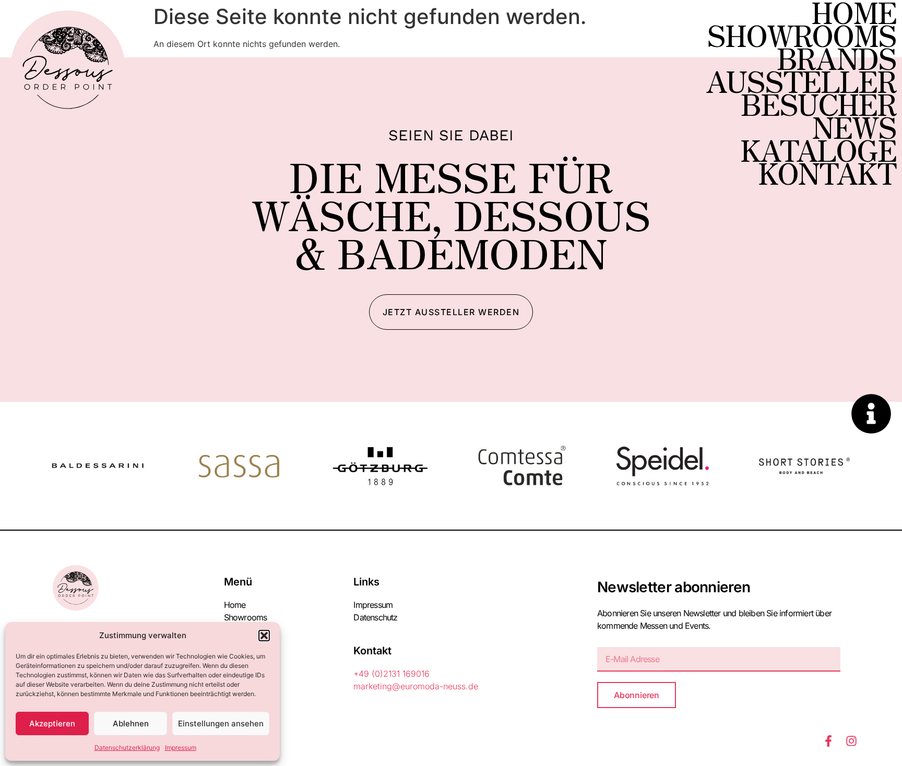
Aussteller (801, 80)
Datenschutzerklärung (127, 747)
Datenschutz (375, 617)
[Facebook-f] (828, 741)
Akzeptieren (52, 723)
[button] (264, 635)
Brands (836, 57)
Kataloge (818, 149)
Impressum (180, 747)
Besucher (818, 103)
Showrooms (801, 34)
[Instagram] (851, 741)
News (854, 126)
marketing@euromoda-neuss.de (415, 686)
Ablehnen (131, 723)
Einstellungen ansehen (221, 723)
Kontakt (827, 172)
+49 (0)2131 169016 (391, 673)
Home (853, 11)
